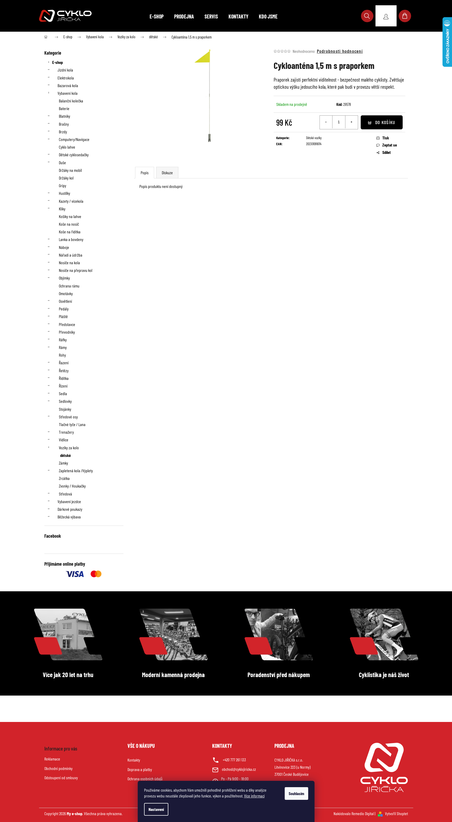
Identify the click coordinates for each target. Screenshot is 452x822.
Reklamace (52, 758)
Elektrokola (66, 77)
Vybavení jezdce (69, 501)
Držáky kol (66, 177)
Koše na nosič (69, 223)
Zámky (63, 462)
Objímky (64, 277)
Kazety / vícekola (71, 201)
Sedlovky (65, 401)
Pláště (63, 316)
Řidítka (64, 378)
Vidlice (63, 439)
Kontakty (133, 759)
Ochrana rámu (69, 285)
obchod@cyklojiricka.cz (239, 769)
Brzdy (63, 131)
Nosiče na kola (69, 262)
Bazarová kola (68, 85)
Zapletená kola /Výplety (76, 470)
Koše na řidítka (69, 231)
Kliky (62, 208)
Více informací (254, 795)
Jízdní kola (65, 69)
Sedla (63, 393)
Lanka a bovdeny (71, 239)
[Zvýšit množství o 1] (351, 122)
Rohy (62, 354)
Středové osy (68, 416)
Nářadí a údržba (70, 254)
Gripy (62, 185)
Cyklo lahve (67, 146)
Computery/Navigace (74, 139)
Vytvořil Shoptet (396, 813)
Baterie (64, 108)
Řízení (63, 385)
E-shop (57, 62)
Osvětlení (65, 301)
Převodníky (67, 331)
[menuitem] (156, 16)
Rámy (63, 347)
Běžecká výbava (69, 516)
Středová (65, 493)
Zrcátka (64, 478)
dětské (65, 455)
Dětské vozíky (314, 138)
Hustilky (64, 193)
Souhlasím (296, 793)
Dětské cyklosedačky (74, 154)
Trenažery (66, 431)
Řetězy (64, 370)
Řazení (64, 362)
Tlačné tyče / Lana (72, 424)
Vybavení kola (68, 93)
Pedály (64, 308)
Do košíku (385, 122)
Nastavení (156, 809)
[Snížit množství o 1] (326, 122)
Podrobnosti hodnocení (340, 51)
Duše (62, 162)
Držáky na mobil (70, 170)
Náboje (64, 247)
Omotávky (66, 293)
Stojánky (65, 409)
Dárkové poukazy (70, 509)
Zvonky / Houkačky (72, 485)
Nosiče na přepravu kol (75, 270)
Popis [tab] (145, 172)
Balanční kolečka (71, 100)
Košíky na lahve (70, 216)
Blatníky (64, 116)
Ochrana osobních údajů (145, 778)
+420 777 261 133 (234, 759)
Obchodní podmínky (58, 768)
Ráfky (63, 339)
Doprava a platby (139, 769)
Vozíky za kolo (69, 447)
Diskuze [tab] (167, 172)
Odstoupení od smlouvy (61, 777)
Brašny (64, 123)
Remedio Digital (362, 813)
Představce (67, 324)
